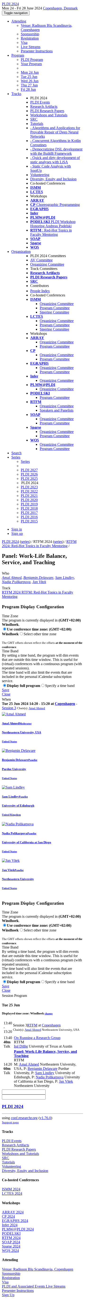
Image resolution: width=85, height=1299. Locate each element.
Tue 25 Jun (29, 77)
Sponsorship (30, 34)
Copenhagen (65, 704)
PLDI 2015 (29, 521)
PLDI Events (40, 102)
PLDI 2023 (29, 487)
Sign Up (8, 1295)
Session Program (14, 996)
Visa (24, 43)
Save (5, 690)
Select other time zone (40, 634)
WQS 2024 (10, 1251)
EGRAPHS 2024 (15, 1221)
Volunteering (39, 175)
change (49, 1013)
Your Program (31, 64)
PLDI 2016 (29, 517)
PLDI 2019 (29, 504)
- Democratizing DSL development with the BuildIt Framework (56, 151)
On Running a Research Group (37, 1038)
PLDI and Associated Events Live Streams (33, 1286)
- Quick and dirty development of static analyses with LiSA (55, 160)
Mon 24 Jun (30, 72)
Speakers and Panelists (56, 410)
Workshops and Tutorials (48, 115)
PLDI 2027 (29, 470)
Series (25, 461)
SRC (34, 119)
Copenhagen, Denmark (60, 8)
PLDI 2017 (29, 513)
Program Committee (55, 308)
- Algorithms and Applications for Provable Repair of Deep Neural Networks (55, 132)
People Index (40, 291)
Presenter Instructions (37, 51)
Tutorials (36, 124)
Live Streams (30, 47)
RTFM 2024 (11, 1238)
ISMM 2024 (11, 1189)
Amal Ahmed (11, 578)
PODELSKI (11, 1233)
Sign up (17, 533)
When (6, 699)
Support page (10, 1122)
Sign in (16, 529)
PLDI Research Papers (47, 111)
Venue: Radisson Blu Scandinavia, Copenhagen (37, 1269)
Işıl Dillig (21, 1046)
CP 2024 (8, 1216)
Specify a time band (60, 686)
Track (6, 588)
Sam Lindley (64, 578)
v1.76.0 (45, 1118)
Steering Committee (54, 312)
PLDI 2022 (29, 491)
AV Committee (41, 260)
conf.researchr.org (24, 1118)
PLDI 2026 (29, 474)
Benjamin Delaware (38, 578)
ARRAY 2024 (13, 1212)
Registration (30, 38)
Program (17, 55)
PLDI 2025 (29, 479)
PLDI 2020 (29, 500)
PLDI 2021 (29, 496)
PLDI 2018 (29, 508)
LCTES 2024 (12, 1193)
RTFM (32, 1025)
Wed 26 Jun (29, 81)
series (25, 542)
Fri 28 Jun (28, 89)
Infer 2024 (9, 1225)
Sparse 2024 (11, 1246)
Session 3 (9, 708)
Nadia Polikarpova (16, 582)
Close (6, 694)
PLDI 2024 (10, 542)
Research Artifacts (43, 106)
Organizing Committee (47, 264)
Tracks (16, 94)
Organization (21, 252)
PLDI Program (32, 60)
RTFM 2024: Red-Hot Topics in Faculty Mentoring (39, 544)
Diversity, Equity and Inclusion (53, 179)
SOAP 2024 (11, 1242)
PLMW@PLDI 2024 (18, 1229)
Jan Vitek (39, 582)
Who (5, 573)
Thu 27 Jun (29, 85)
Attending (18, 21)
